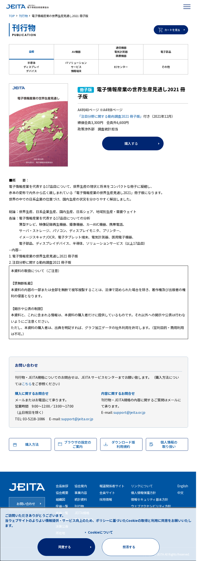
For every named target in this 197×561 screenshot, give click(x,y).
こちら (27, 383)
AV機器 (76, 52)
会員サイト (107, 492)
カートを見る (172, 30)
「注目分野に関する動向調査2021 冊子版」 (110, 116)
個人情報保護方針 (143, 492)
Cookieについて (100, 532)
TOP (12, 16)
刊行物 (23, 16)
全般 (31, 51)
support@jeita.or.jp (77, 418)
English (182, 486)
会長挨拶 (62, 486)
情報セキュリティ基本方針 (149, 499)
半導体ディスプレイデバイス (31, 67)
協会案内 (80, 486)
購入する (131, 143)
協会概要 (62, 492)
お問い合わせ (26, 503)
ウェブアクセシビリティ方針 (151, 506)
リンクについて (142, 486)
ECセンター (121, 67)
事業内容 (80, 492)
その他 (166, 67)
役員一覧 (62, 506)
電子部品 (165, 52)
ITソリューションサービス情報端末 (76, 67)
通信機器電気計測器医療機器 (121, 52)
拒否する (129, 547)
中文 (180, 492)
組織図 (60, 499)
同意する (64, 547)
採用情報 (105, 499)
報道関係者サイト (111, 486)
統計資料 (80, 499)
